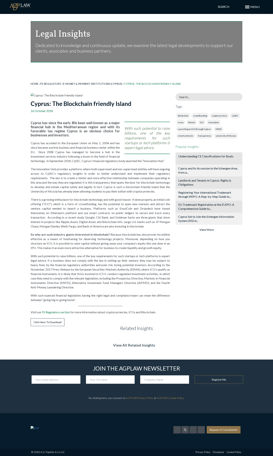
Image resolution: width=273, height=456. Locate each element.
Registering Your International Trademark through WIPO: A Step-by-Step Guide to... (204, 194)
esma (180, 122)
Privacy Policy (203, 452)
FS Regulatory (50, 83)
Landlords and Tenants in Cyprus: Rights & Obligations (204, 182)
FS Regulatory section (56, 312)
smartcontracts (185, 135)
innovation (213, 122)
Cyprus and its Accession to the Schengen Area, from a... (208, 170)
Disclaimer (218, 452)
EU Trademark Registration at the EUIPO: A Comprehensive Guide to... (206, 206)
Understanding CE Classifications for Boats (205, 156)
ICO (202, 122)
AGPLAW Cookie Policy (170, 398)
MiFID (219, 129)
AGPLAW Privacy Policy (140, 398)
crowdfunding (200, 115)
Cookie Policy (233, 452)
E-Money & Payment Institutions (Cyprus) (92, 83)
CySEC (235, 115)
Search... (184, 97)
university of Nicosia (226, 135)
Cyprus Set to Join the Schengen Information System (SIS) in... (206, 218)
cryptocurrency (219, 115)
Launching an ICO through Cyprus (194, 129)
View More (206, 229)
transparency (204, 135)
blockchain (183, 115)
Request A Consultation (223, 429)
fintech (191, 122)
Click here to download (47, 322)
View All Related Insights (134, 345)
